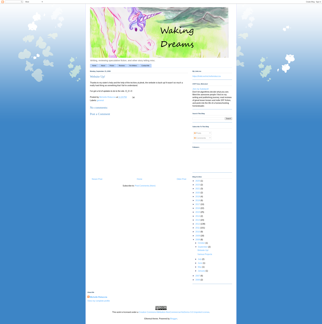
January (202, 271)
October (201, 243)
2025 (197, 181)
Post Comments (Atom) (145, 186)
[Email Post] (133, 97)
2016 (197, 208)
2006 (197, 280)
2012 (197, 224)
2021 (197, 189)
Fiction (112, 66)
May (200, 267)
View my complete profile (98, 301)
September (203, 247)
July (200, 259)
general (100, 100)
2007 (197, 276)
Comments (201, 138)
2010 (197, 232)
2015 (197, 212)
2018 (197, 200)
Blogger (173, 319)
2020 (197, 193)
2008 (197, 240)
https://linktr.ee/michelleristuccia (206, 76)
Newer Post (97, 179)
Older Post (181, 179)
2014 (197, 216)
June (200, 263)
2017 (197, 204)
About (103, 66)
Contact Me (145, 66)
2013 (197, 220)
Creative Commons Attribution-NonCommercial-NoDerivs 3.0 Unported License (174, 312)
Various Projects (204, 254)
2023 (197, 185)
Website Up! (202, 250)
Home (94, 66)
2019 (197, 196)
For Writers (133, 66)
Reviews (122, 66)
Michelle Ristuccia (98, 297)
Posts (198, 133)
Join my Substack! (200, 89)
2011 (197, 228)
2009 (197, 236)
